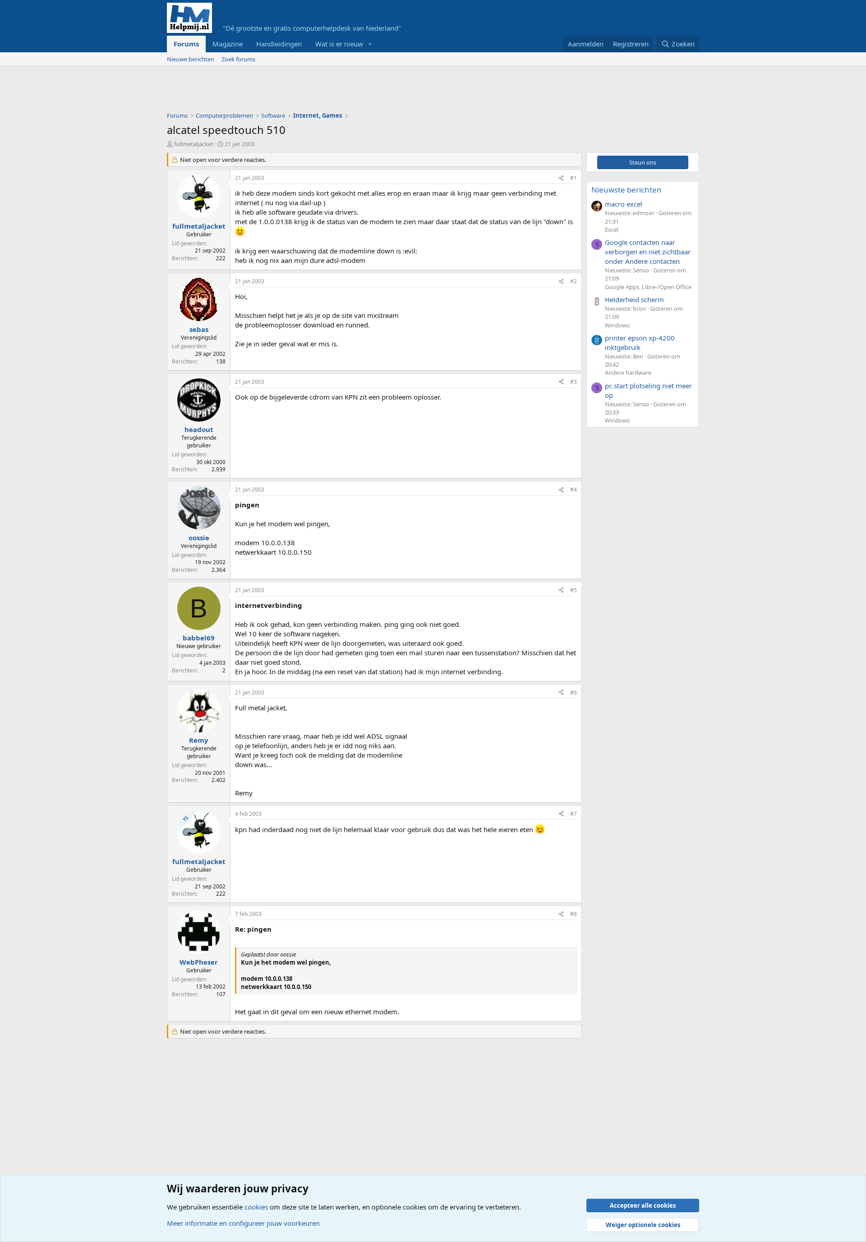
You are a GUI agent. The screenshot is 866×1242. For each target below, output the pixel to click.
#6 (573, 692)
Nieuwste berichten (626, 189)
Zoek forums (238, 59)
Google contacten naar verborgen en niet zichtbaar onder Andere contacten (648, 252)
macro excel (623, 203)
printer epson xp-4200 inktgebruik (640, 342)
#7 (573, 814)
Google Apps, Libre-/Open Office (648, 287)
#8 (573, 914)
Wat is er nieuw (339, 43)
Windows (617, 325)
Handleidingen (279, 43)
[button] (370, 44)
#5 (573, 590)
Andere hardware (628, 372)
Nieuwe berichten (190, 59)
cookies (256, 1206)
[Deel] (561, 178)
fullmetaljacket (193, 144)
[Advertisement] (331, 91)
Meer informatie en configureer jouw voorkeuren (243, 1223)
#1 (573, 178)
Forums (186, 43)
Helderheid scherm (634, 299)
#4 (573, 489)
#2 (573, 281)
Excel (611, 229)
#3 (573, 382)
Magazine (227, 43)
